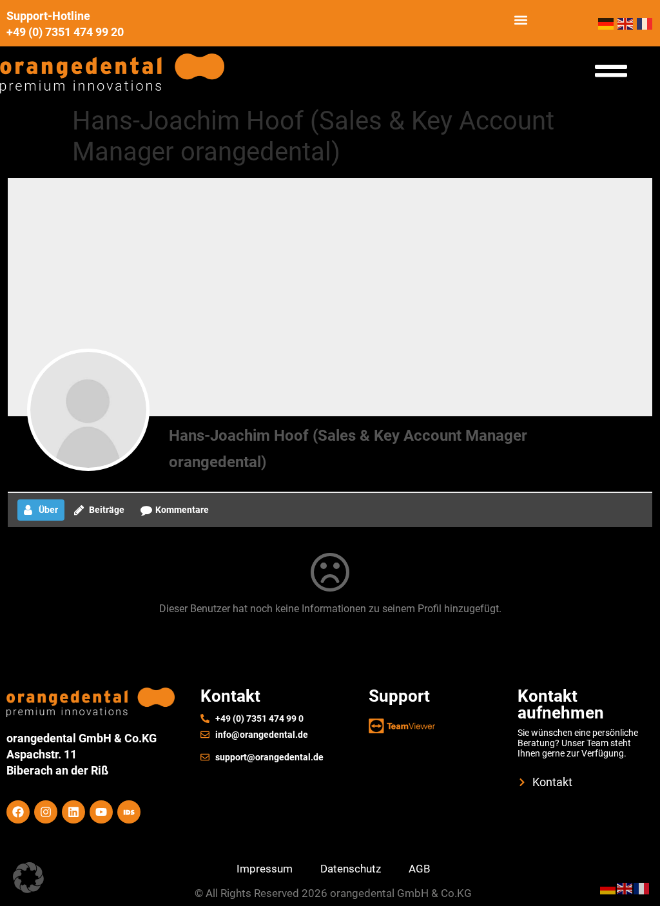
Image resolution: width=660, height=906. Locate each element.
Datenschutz (350, 868)
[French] (645, 22)
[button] (521, 20)
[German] (607, 22)
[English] (627, 22)
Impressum (265, 868)
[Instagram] (45, 812)
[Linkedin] (73, 812)
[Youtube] (101, 812)
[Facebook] (18, 812)
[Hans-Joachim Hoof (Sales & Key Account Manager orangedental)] (88, 410)
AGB (420, 868)
